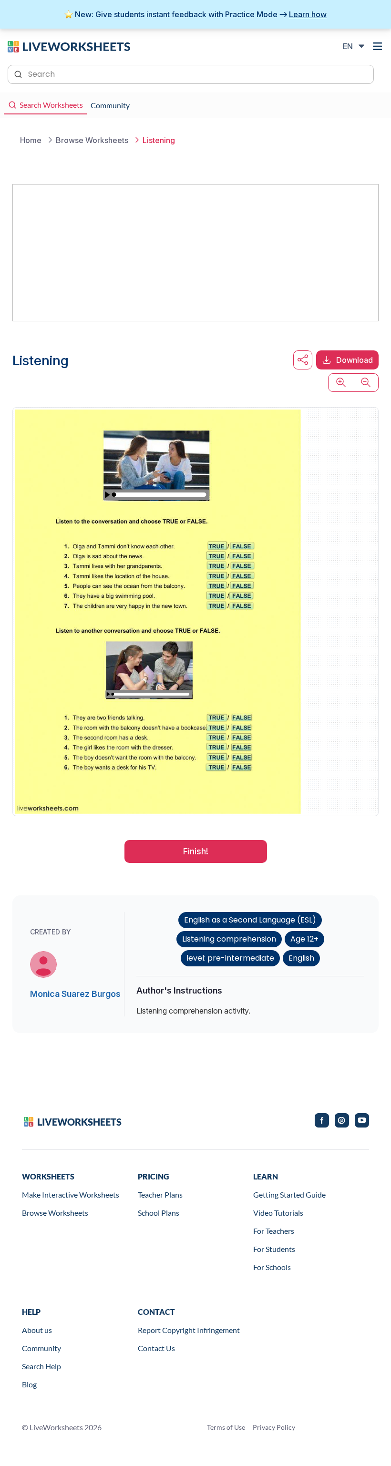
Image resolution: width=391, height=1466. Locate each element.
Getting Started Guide (289, 1194)
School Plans (158, 1212)
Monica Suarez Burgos (75, 994)
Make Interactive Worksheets (70, 1194)
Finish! (195, 851)
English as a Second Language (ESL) (250, 919)
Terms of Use (226, 1427)
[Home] (69, 46)
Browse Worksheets (55, 1212)
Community (41, 1348)
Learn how (308, 14)
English (301, 958)
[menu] (377, 46)
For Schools (272, 1266)
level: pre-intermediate (230, 958)
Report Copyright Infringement (189, 1329)
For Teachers (273, 1230)
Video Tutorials (278, 1212)
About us (37, 1329)
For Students (274, 1248)
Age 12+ (304, 938)
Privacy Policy (274, 1427)
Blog (29, 1384)
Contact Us (156, 1348)
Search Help (41, 1366)
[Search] (19, 73)
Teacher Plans (160, 1194)
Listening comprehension (229, 938)
